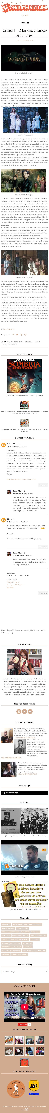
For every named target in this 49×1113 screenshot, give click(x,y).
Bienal (5, 943)
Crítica (29, 342)
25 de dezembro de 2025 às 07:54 (18, 576)
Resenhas (6, 924)
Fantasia (35, 932)
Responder (43, 485)
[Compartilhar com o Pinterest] (21, 335)
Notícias (25, 932)
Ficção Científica (38, 935)
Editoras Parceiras (32, 924)
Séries (14, 939)
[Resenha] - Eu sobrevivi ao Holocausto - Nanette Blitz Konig (25, 836)
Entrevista (15, 943)
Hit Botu (10, 587)
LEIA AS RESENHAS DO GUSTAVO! (24, 738)
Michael (10, 519)
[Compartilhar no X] (17, 335)
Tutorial (27, 946)
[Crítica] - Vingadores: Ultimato (25, 877)
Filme (37, 342)
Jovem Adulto (29, 950)
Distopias (16, 935)
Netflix (5, 954)
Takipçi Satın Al (13, 582)
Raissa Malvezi (13, 444)
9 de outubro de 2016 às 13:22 (17, 446)
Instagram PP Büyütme (15, 585)
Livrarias (27, 943)
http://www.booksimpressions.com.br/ (21, 479)
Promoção (23, 939)
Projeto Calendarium (11, 946)
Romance (6, 935)
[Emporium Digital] (24, 1109)
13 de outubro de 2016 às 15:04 (17, 522)
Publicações (22, 928)
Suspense (35, 939)
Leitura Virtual (7, 1106)
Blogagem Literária (11, 950)
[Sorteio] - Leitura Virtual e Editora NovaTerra (25, 909)
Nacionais (17, 924)
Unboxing (41, 950)
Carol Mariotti (15, 342)
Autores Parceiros (10, 932)
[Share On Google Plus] (25, 335)
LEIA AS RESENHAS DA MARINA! (11, 758)
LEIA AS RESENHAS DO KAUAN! (27, 774)
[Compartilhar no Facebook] (13, 335)
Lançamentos (9, 344)
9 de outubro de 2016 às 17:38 (23, 493)
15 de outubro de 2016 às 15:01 (23, 555)
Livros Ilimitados (19, 954)
